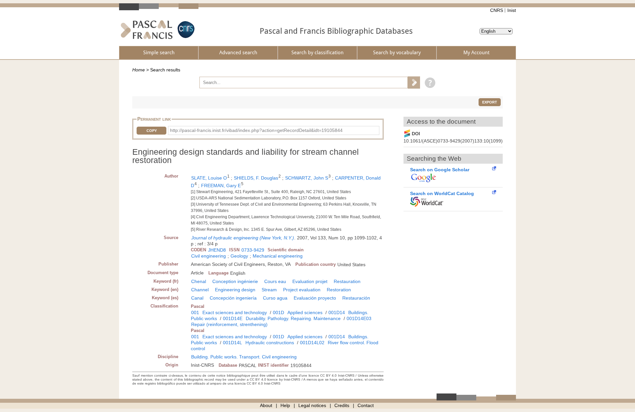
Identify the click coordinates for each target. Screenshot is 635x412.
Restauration (347, 281)
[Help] (428, 82)
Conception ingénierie (235, 281)
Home (138, 69)
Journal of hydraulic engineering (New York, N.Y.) (242, 237)
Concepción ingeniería (233, 298)
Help (285, 405)
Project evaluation (301, 289)
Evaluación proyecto (315, 298)
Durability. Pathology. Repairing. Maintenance (293, 318)
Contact (366, 405)
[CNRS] (185, 29)
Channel (200, 289)
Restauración (356, 298)
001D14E (232, 318)
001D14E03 (359, 318)
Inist (511, 10)
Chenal (198, 281)
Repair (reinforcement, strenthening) (229, 324)
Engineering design (235, 289)
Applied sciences (304, 312)
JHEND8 (217, 250)
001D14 (336, 312)
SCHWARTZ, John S (306, 178)
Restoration (339, 289)
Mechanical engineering (278, 256)
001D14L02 (312, 342)
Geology (239, 256)
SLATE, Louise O (209, 178)
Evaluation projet (309, 281)
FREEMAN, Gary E (221, 185)
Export (489, 102)
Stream (269, 289)
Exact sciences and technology (234, 312)
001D (278, 312)
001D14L (232, 342)
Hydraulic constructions (269, 342)
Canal (197, 298)
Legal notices (312, 405)
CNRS (496, 10)
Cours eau (275, 281)
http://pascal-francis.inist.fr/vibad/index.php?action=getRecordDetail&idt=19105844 (256, 130)
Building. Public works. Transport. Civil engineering (244, 356)
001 (195, 312)
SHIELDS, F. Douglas (256, 178)
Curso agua (275, 298)
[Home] (146, 29)
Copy (152, 131)
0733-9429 (252, 250)
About (266, 405)
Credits (341, 405)
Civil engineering (208, 256)
